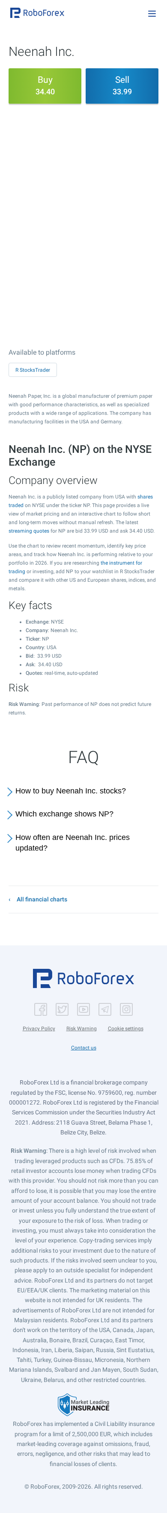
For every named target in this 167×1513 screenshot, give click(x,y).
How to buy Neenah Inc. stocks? (70, 791)
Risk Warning (81, 1029)
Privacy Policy (39, 1029)
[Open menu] (152, 13)
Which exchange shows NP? (64, 814)
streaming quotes (29, 531)
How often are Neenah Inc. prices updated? (72, 842)
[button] (37, 13)
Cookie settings (125, 1029)
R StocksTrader (32, 370)
